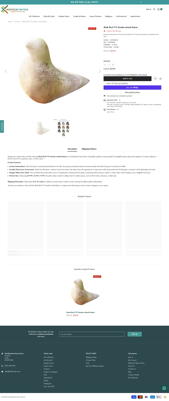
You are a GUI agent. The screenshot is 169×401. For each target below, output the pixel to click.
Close (141, 2)
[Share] (159, 78)
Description (72, 149)
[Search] (154, 9)
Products (17, 22)
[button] (5, 71)
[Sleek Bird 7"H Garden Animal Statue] (84, 292)
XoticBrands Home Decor (16, 397)
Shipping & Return (89, 149)
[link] (155, 78)
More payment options (132, 92)
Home (10, 22)
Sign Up (134, 334)
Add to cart (127, 78)
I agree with (110, 83)
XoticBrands (114, 40)
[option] (53, 71)
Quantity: (107, 61)
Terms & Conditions (121, 83)
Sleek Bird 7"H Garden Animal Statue (80, 312)
